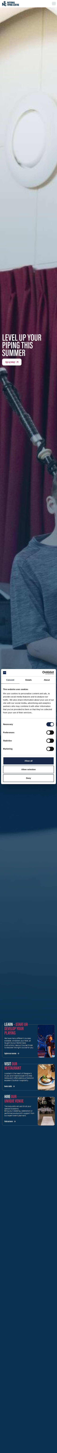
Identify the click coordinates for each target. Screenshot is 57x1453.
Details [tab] (28, 680)
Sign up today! (10, 362)
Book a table (8, 1086)
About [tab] (47, 680)
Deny (28, 778)
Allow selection (28, 769)
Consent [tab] (10, 680)
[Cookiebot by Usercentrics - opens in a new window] (42, 672)
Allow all (29, 761)
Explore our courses (10, 1053)
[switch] (50, 732)
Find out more (8, 1121)
